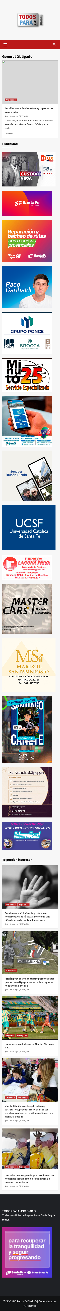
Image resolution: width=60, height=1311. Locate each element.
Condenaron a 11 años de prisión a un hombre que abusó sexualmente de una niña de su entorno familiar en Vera (27, 916)
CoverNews (45, 1301)
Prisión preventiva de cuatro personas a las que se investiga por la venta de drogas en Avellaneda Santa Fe (29, 982)
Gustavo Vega (12, 116)
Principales (11, 100)
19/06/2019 (25, 116)
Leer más (9, 133)
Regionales (23, 905)
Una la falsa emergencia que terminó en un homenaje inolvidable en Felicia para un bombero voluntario (29, 1179)
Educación (10, 1098)
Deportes (10, 1036)
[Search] (54, 44)
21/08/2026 (25, 924)
